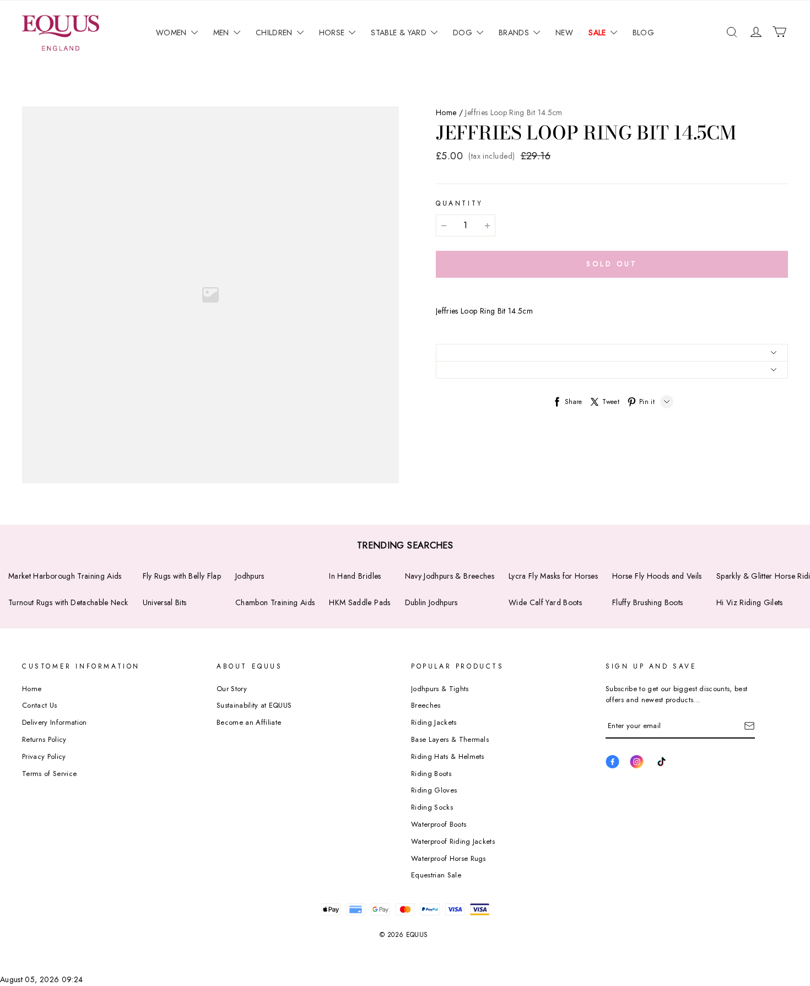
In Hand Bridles (355, 575)
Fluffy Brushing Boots (647, 602)
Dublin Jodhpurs (431, 602)
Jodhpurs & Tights (440, 688)
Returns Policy (44, 739)
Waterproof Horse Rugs (448, 858)
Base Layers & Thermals (450, 739)
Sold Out (611, 263)
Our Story (232, 688)
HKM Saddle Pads (359, 602)
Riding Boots (431, 773)
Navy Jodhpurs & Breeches (449, 575)
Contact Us (39, 705)
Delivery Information (54, 722)
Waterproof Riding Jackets (453, 841)
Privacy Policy (44, 756)
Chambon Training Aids (275, 602)
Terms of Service (49, 773)
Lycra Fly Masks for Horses (553, 575)
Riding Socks (432, 807)
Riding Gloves (434, 790)
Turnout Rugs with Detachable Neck (68, 602)
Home (446, 112)
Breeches (426, 705)
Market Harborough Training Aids (65, 575)
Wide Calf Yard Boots (545, 602)
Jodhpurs (249, 575)
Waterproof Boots (438, 824)
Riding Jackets (434, 722)
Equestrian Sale (436, 875)
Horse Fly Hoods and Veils (657, 575)
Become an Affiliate (249, 722)
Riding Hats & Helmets (447, 756)
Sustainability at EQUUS (254, 705)
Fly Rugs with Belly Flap (182, 575)
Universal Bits (165, 602)
